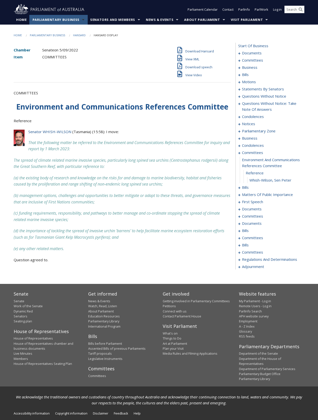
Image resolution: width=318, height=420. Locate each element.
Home (21, 19)
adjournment (253, 266)
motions (249, 81)
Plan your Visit (173, 348)
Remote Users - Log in (255, 306)
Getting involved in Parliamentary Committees (196, 301)
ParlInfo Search (250, 311)
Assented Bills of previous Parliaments (117, 348)
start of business (253, 45)
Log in (277, 9)
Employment (248, 321)
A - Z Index (247, 326)
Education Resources (104, 316)
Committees (97, 376)
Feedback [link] (121, 413)
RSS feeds (247, 336)
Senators (20, 316)
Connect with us (175, 311)
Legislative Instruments (105, 358)
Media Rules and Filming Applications (190, 353)
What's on (170, 333)
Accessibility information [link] (32, 413)
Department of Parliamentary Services (267, 369)
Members (21, 358)
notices (248, 123)
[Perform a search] (300, 9)
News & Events (159, 19)
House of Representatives (33, 338)
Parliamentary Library (103, 321)
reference (255, 172)
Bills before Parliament (105, 343)
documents (252, 52)
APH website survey (254, 316)
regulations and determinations (269, 259)
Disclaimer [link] (100, 413)
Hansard (79, 35)
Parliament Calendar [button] (203, 9)
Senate (19, 301)
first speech (252, 201)
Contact (228, 9)
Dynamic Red (23, 311)
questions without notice (264, 96)
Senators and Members (112, 19)
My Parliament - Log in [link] (255, 301)
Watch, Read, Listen (102, 306)
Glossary (245, 331)
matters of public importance (267, 194)
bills (245, 74)
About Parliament (202, 19)
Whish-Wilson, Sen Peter (270, 180)
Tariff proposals (100, 353)
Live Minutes (23, 353)
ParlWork (261, 9)
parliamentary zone (259, 130)
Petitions (169, 306)
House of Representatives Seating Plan (43, 363)
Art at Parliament (175, 343)
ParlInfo (244, 9)
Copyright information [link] (71, 413)
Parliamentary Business (56, 19)
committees (252, 60)
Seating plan (23, 321)
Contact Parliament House (182, 316)
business (249, 67)
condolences (253, 116)
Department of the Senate (258, 353)
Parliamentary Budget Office (259, 374)
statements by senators (263, 88)
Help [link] (137, 413)
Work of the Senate (28, 306)
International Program (104, 326)
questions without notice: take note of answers (269, 106)
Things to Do (172, 338)
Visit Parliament (247, 19)
